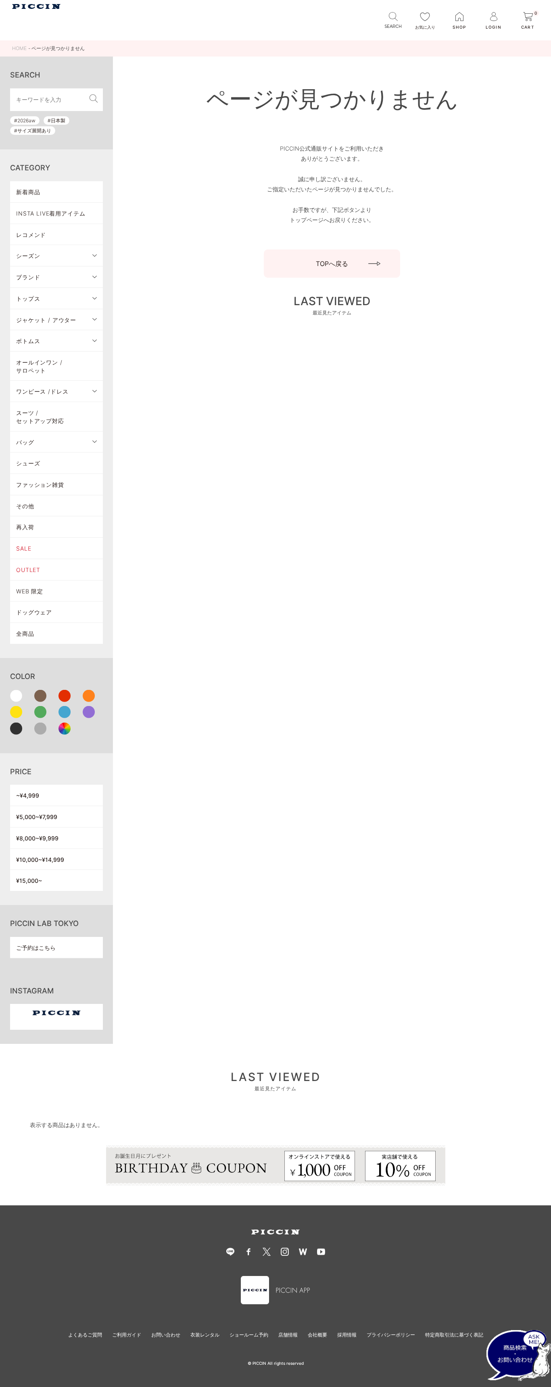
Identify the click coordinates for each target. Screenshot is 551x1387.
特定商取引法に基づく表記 (454, 1335)
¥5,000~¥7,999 (36, 816)
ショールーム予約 (249, 1335)
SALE (23, 548)
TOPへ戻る (332, 264)
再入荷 (25, 527)
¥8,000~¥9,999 (37, 838)
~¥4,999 (27, 795)
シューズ (28, 463)
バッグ (25, 442)
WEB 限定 (29, 591)
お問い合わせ (165, 1335)
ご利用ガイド (126, 1335)
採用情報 (347, 1335)
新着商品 (28, 192)
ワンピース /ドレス (42, 391)
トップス (28, 298)
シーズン (28, 255)
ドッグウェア (34, 612)
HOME (19, 48)
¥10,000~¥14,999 (40, 859)
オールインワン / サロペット (39, 366)
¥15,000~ (29, 880)
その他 (25, 506)
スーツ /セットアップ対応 (40, 416)
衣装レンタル (204, 1335)
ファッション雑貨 (40, 484)
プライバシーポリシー (391, 1335)
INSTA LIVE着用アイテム (51, 213)
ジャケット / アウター (46, 319)
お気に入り (425, 27)
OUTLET (28, 569)
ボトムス (28, 340)
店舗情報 (288, 1335)
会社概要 (317, 1335)
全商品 (25, 633)
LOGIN (493, 27)
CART (529, 20)
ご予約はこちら (36, 947)
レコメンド (31, 234)
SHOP (459, 27)
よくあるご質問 (85, 1335)
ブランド (28, 277)
